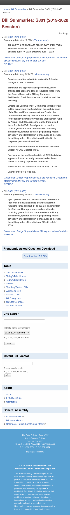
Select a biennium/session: (17, 327)
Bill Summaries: (19, 9)
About (9, 394)
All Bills (9, 283)
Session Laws (13, 294)
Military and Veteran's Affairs (32, 60)
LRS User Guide (14, 397)
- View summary (40, 40)
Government (10, 57)
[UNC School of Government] (34, 2)
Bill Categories (13, 298)
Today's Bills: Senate (16, 279)
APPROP (8, 63)
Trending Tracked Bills (17, 287)
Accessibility (38, 451)
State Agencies (47, 57)
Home (6, 9)
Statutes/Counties (15, 301)
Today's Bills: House (16, 276)
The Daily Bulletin (15, 272)
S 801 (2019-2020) (17, 36)
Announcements (14, 305)
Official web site (15, 416)
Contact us (11, 401)
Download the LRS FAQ (35, 256)
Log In (29, 451)
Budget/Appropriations (28, 57)
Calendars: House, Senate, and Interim (26, 423)
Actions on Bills (13, 290)
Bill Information (14, 420)
